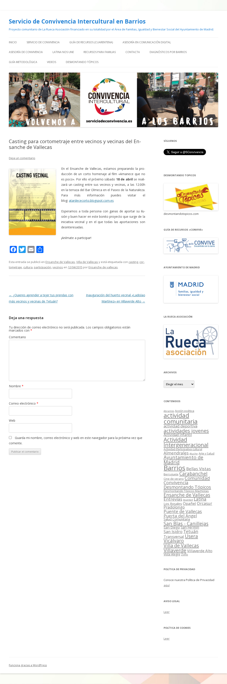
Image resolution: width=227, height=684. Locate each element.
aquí (167, 585)
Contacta (132, 52)
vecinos (58, 267)
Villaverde (175, 550)
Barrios (174, 467)
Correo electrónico (23, 403)
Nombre (16, 386)
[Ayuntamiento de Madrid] (191, 302)
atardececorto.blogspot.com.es (91, 200)
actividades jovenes (186, 430)
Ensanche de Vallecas (60, 262)
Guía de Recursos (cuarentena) (91, 42)
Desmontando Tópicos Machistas (186, 491)
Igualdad (188, 499)
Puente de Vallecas (183, 511)
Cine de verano (174, 479)
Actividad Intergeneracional (186, 442)
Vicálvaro (174, 541)
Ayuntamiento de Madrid (183, 459)
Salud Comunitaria (177, 519)
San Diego (172, 527)
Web (12, 420)
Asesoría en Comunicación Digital (147, 42)
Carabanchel (193, 473)
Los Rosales (173, 503)
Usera (191, 536)
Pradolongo (174, 507)
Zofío (184, 554)
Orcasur (204, 503)
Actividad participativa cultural (183, 449)
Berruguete (171, 474)
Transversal (174, 536)
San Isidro (173, 531)
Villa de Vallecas (87, 262)
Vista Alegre (172, 554)
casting (133, 262)
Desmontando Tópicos (82, 62)
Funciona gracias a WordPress (28, 665)
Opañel (189, 503)
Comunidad (197, 478)
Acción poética (184, 411)
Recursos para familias (100, 52)
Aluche (194, 453)
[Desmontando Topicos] (191, 209)
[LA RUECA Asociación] (191, 357)
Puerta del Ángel (180, 515)
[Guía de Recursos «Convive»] (191, 252)
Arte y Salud (206, 453)
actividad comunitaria (181, 418)
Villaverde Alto (199, 550)
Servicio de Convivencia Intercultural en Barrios (77, 21)
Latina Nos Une (63, 52)
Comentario (17, 337)
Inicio (13, 42)
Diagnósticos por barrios (168, 52)
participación (42, 267)
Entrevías (173, 499)
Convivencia (176, 483)
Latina (200, 499)
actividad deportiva (180, 426)
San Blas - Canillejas (186, 523)
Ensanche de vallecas (103, 267)
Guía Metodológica (23, 62)
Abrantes (169, 411)
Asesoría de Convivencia (26, 52)
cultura (28, 267)
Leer (167, 612)
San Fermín (190, 527)
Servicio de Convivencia (43, 42)
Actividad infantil (178, 434)
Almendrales (176, 453)
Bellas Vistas (198, 468)
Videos (51, 62)
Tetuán (190, 531)
